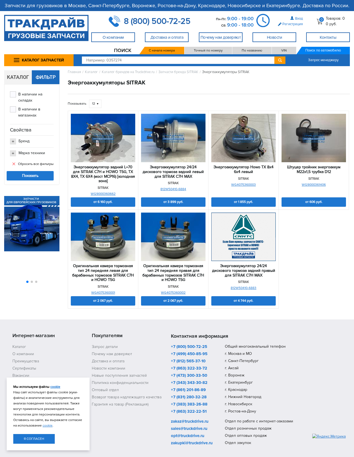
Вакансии (20, 375)
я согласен (34, 439)
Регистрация (292, 24)
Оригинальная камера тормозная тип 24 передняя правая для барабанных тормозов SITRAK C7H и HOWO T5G (173, 273)
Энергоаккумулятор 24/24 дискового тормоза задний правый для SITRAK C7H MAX (243, 271)
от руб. (103, 202)
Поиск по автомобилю (323, 50)
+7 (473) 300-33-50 (189, 375)
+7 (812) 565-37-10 (188, 361)
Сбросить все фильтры (36, 164)
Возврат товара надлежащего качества (127, 397)
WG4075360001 (103, 293)
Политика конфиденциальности (120, 382)
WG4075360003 (243, 185)
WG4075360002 (173, 293)
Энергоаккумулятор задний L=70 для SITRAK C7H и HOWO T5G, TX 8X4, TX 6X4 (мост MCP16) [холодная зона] (103, 174)
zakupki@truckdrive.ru (192, 443)
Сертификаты (24, 368)
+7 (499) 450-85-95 (189, 354)
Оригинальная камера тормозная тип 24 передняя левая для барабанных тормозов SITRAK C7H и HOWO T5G (103, 273)
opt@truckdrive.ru (187, 436)
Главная (74, 72)
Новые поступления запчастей (119, 375)
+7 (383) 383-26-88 (189, 404)
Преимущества (25, 361)
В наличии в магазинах (29, 112)
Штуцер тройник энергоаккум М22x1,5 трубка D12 (313, 169)
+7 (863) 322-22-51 (189, 411)
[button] (27, 282)
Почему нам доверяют (112, 354)
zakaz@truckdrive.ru (190, 421)
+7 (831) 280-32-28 (189, 397)
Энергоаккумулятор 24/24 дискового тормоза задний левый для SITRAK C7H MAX (173, 172)
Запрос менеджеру (323, 60)
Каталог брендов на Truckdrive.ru (128, 72)
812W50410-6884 (173, 189)
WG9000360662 (103, 194)
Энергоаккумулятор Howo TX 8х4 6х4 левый (244, 169)
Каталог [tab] (18, 77)
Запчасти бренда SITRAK (178, 72)
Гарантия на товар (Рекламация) (120, 404)
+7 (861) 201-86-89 (188, 390)
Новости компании (108, 368)
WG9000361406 (314, 185)
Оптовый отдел (105, 390)
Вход (299, 18)
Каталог (91, 72)
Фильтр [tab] (46, 77)
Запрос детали (105, 346)
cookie (55, 387)
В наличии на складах (30, 97)
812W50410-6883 (243, 288)
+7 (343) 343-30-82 (189, 382)
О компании (23, 354)
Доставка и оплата (108, 361)
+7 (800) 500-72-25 (189, 346)
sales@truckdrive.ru (189, 428)
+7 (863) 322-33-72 (189, 368)
